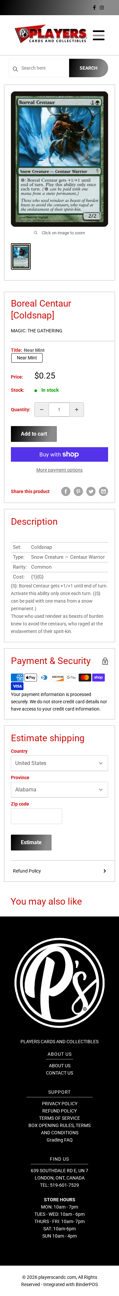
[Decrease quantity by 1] (42, 409)
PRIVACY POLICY (59, 1103)
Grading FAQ (60, 1140)
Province (20, 777)
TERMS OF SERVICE (59, 1118)
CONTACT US (59, 1073)
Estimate (31, 842)
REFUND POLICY (59, 1110)
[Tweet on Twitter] (91, 491)
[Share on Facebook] (65, 491)
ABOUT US (59, 1065)
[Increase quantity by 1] (77, 409)
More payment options (59, 470)
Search (89, 68)
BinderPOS (87, 1284)
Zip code (20, 804)
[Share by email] (103, 491)
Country (19, 751)
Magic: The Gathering (36, 330)
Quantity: (20, 409)
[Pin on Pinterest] (78, 491)
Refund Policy (27, 871)
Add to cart (34, 434)
